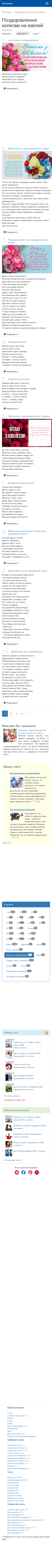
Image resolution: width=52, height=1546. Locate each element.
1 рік (10, 912)
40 (9, 928)
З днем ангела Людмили (16, 1458)
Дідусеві (26, 944)
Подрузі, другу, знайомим (19, 960)
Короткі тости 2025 (14, 1496)
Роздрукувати (12, 88)
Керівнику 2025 (13, 1493)
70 (20, 939)
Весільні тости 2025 (14, 1477)
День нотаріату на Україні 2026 (27, 1053)
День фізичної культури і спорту (19, 1528)
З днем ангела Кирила (15, 1463)
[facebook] (23, 1172)
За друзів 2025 (12, 1488)
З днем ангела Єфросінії (16, 1456)
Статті (9, 1413)
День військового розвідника (18, 1517)
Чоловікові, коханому (17, 976)
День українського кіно (15, 1530)
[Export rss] (46, 1032)
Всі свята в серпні (12, 1095)
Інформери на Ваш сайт (14, 1099)
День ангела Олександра (16, 1468)
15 (33, 912)
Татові (25, 965)
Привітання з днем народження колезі (27, 570)
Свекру (10, 1424)
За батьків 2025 (13, 1485)
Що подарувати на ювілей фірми (25, 773)
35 (41, 922)
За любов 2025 (13, 1490)
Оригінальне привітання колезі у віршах (29, 416)
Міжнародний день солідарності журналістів (24, 1520)
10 (22, 912)
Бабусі (11, 944)
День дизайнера (13, 1523)
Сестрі (9, 1421)
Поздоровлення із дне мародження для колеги (28, 241)
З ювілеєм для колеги (19, 379)
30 (20, 922)
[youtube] (17, 1172)
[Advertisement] (26, 118)
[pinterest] (37, 1172)
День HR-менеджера (15, 1426)
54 (36, 33)
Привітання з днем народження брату (30, 1125)
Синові (10, 965)
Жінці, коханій (14, 949)
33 (31, 922)
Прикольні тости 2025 (15, 1501)
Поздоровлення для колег (21, 482)
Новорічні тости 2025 (15, 1498)
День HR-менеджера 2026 (24, 1150)
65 (9, 939)
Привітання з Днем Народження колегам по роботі (32, 731)
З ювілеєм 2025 (13, 1483)
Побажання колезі (17, 341)
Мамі (40, 955)
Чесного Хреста (13, 1453)
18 (30, 917)
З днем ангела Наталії (15, 1448)
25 (9, 922)
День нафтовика (13, 1533)
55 (20, 933)
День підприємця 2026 (23, 1075)
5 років (32, 928)
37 (22, 33)
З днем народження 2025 (17, 1480)
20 (40, 917)
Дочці (41, 944)
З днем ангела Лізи (21, 1064)
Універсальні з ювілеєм (18, 971)
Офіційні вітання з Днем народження (21, 1436)
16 (9, 917)
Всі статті (7, 842)
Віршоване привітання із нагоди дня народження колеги (27, 532)
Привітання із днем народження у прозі (28, 148)
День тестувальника (15, 1525)
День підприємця (13, 1515)
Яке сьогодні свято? (12, 1160)
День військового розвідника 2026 (28, 1086)
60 (31, 933)
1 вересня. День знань (15, 1416)
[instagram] (30, 1172)
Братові (10, 1418)
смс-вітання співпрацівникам (23, 40)
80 (31, 939)
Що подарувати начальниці (22, 809)
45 (19, 928)
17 (7, 33)
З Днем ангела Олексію (16, 1461)
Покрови (10, 1466)
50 (9, 933)
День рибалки (12, 1429)
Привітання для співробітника (26, 651)
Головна (7, 12)
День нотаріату (13, 1512)
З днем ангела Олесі (15, 1450)
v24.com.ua (7, 3)
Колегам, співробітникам (18, 955)
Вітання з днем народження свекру (28, 1142)
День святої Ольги (14, 1434)
